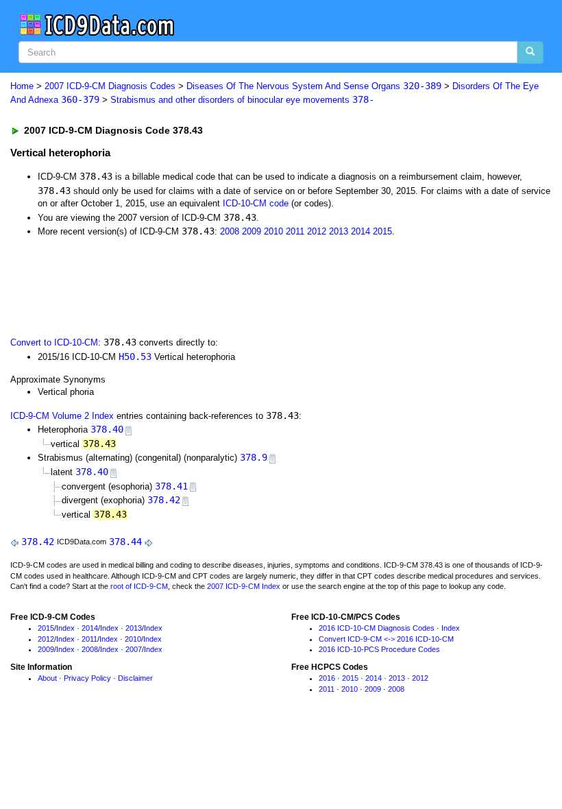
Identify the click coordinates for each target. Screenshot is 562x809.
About (47, 678)
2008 (229, 231)
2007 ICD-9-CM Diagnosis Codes (110, 86)
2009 (251, 231)
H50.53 (135, 356)
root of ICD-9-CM (139, 586)
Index (65, 628)
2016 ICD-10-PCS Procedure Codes (379, 649)
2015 (382, 231)
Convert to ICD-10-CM (54, 342)
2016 (327, 678)
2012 (316, 231)
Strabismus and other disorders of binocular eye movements (242, 100)
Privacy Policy (87, 678)
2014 (360, 231)
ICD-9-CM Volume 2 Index (62, 416)
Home (22, 86)
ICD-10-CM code (256, 203)
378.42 (163, 499)
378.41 (171, 486)
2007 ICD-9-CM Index (243, 586)
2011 (295, 231)
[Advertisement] (254, 286)
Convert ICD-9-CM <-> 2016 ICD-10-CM (386, 639)
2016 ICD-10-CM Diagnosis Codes (377, 628)
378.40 (106, 429)
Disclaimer (135, 678)
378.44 (125, 541)
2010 (273, 231)
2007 (133, 649)
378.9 (253, 457)
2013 (338, 231)
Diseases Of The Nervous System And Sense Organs (313, 86)
